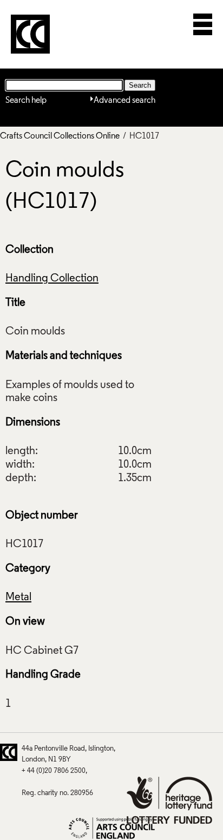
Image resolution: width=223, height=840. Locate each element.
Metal (18, 597)
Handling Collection (52, 278)
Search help (26, 100)
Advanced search (124, 100)
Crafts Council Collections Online (60, 136)
